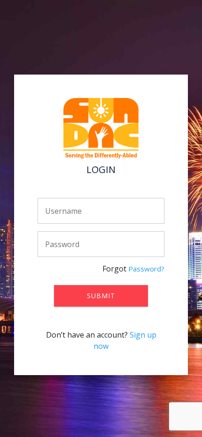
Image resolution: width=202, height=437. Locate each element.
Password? (146, 268)
